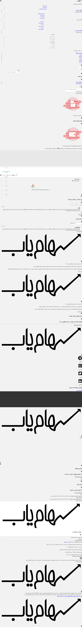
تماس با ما (53, 44)
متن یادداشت (79, 92)
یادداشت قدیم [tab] (79, 83)
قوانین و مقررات (52, 39)
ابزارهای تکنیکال (41, 23)
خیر (80, 271)
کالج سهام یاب (42, 16)
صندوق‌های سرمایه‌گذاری (43, 9)
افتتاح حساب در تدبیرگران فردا (63, 596)
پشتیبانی (53, 46)
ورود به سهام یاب (78, 540)
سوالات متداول (52, 41)
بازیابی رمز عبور (67, 542)
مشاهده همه (79, 390)
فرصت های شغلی (52, 47)
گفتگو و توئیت (79, 10)
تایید (77, 497)
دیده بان (42, 24)
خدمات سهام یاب (52, 36)
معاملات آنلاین (44, 5)
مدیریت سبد (42, 18)
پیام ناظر (42, 27)
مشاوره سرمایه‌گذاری (41, 13)
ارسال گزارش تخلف (77, 325)
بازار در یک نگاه (41, 26)
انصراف (80, 497)
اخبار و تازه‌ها (42, 15)
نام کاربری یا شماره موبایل (76, 537)
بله (78, 271)
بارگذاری (80, 562)
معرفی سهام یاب (52, 38)
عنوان (81, 86)
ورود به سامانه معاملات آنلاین (76, 596)
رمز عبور (80, 539)
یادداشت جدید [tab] (79, 82)
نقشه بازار (42, 21)
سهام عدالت (45, 7)
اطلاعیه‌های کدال (41, 29)
